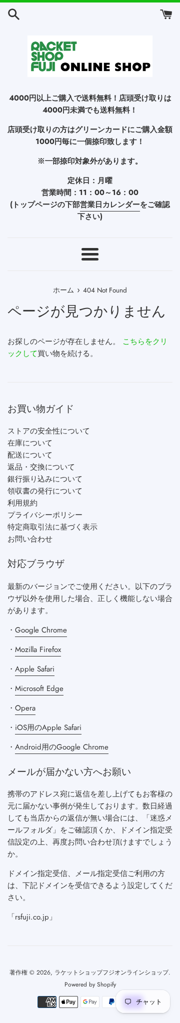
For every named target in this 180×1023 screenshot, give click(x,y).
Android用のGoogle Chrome (61, 747)
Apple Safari (34, 669)
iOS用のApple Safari (48, 727)
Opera (25, 708)
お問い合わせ (30, 539)
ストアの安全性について (49, 431)
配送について (30, 455)
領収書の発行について (45, 491)
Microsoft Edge (39, 688)
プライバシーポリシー (45, 515)
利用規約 (23, 503)
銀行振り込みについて (45, 479)
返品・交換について (41, 467)
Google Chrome (41, 630)
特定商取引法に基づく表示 (53, 527)
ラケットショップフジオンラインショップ (111, 972)
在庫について (30, 443)
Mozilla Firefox (38, 649)
